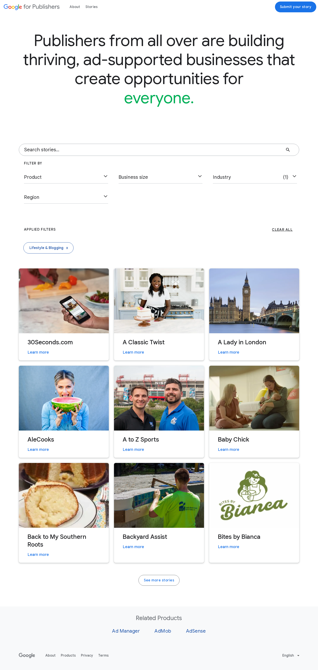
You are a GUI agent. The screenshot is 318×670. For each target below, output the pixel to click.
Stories (91, 7)
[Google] (31, 7)
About (75, 7)
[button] (66, 177)
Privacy (87, 655)
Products (68, 655)
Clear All (282, 230)
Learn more (38, 352)
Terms (103, 655)
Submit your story (296, 7)
